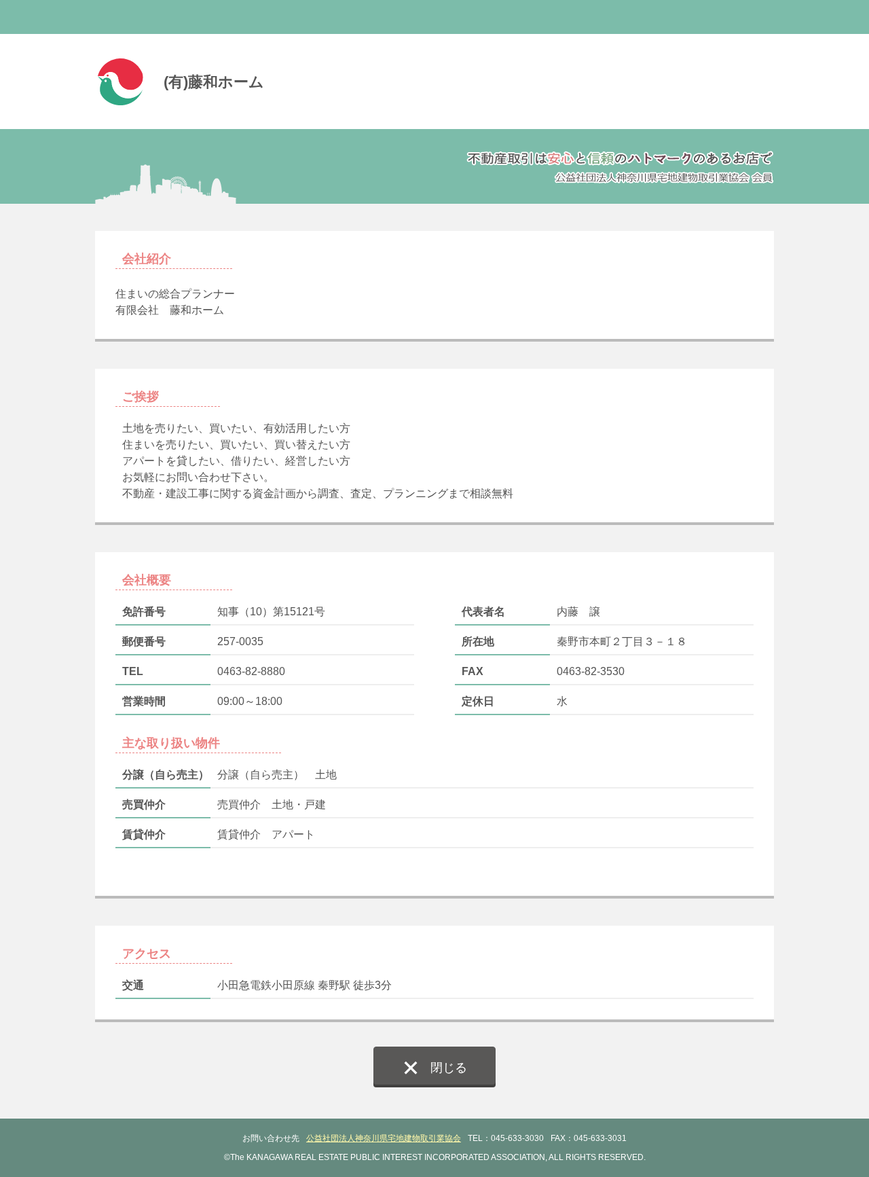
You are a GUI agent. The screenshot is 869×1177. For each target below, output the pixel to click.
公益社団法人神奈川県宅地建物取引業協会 (383, 1138)
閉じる (448, 1067)
